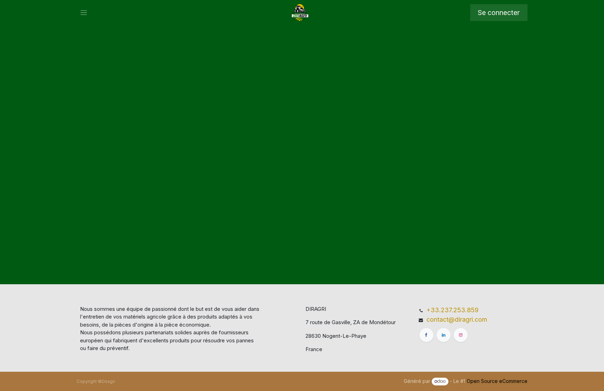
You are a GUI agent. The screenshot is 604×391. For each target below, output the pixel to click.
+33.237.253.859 (452, 310)
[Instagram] (461, 335)
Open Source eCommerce (497, 381)
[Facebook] (426, 335)
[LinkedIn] (444, 335)
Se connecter (499, 12)
